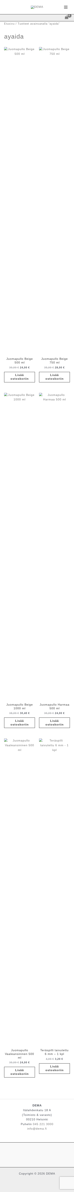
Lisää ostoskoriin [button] (19, 377)
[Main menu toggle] (66, 7)
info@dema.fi (37, 1128)
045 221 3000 (43, 1124)
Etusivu (9, 23)
